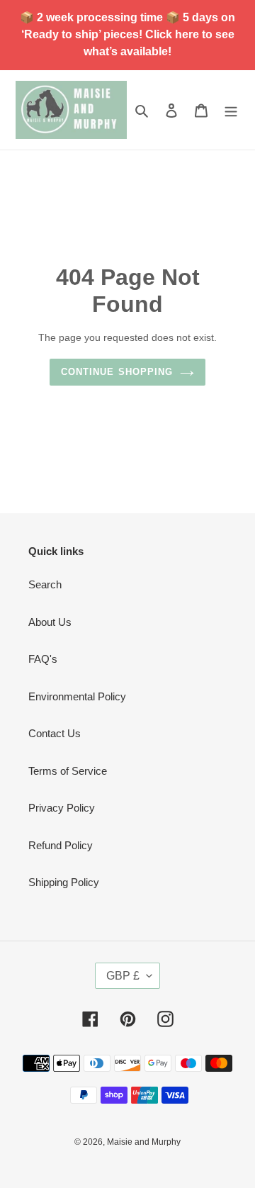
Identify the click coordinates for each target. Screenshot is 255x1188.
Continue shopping (117, 371)
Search (45, 584)
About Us (50, 622)
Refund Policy (60, 845)
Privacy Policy (61, 808)
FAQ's (42, 659)
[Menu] (231, 110)
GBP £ (123, 976)
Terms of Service (67, 771)
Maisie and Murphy (144, 1142)
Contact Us (54, 733)
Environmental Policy (77, 696)
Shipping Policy (63, 882)
